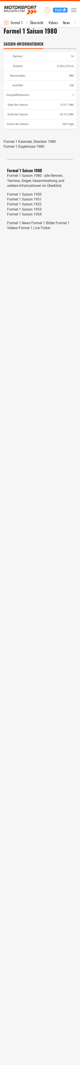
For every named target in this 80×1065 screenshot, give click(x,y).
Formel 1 (17, 22)
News (66, 22)
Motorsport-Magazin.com (20, 10)
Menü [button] (73, 10)
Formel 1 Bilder (43, 223)
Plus (58, 10)
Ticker (47, 10)
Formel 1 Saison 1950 (24, 194)
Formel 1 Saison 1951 (24, 199)
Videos (53, 22)
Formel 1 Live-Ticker (34, 228)
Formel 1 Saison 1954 (24, 214)
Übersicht (37, 22)
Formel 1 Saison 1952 (24, 204)
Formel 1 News (18, 223)
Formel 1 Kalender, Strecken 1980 (30, 141)
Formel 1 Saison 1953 (24, 209)
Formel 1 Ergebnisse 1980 (24, 146)
